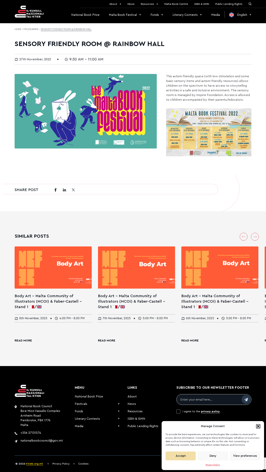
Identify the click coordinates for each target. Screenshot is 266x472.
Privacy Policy (213, 465)
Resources (147, 4)
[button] (258, 426)
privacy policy (210, 411)
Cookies (83, 463)
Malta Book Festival (123, 14)
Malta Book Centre (176, 4)
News (131, 4)
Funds (155, 14)
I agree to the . (202, 411)
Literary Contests (185, 14)
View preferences (245, 455)
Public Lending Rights (228, 4)
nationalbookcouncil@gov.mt (41, 440)
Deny (213, 455)
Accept (181, 455)
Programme (31, 29)
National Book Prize (85, 14)
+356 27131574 (30, 432)
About (113, 4)
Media (215, 14)
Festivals (81, 403)
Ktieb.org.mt (34, 463)
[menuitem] (240, 14)
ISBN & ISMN (201, 4)
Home (18, 29)
